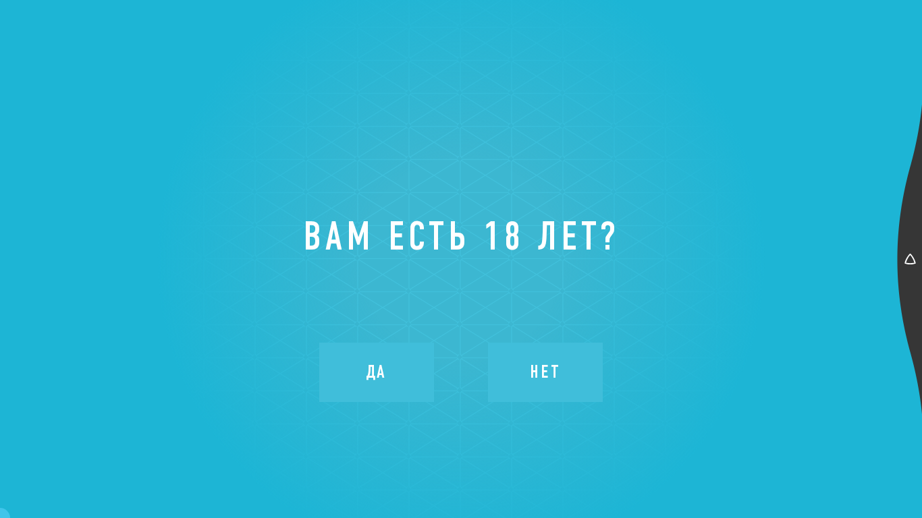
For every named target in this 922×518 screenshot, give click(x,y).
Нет (545, 371)
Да (377, 371)
